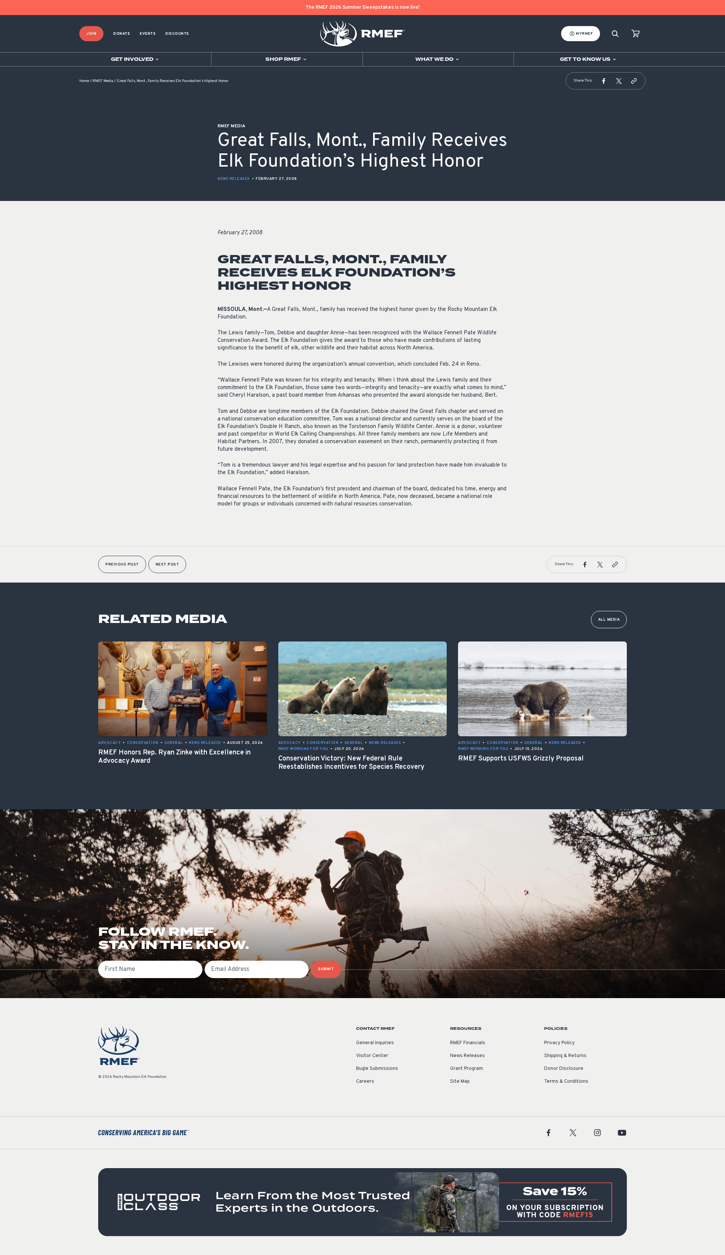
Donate (121, 33)
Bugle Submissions (377, 1069)
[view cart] (635, 34)
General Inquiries (375, 1043)
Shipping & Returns (565, 1056)
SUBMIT (326, 969)
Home (84, 81)
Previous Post (122, 564)
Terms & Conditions (566, 1082)
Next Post (167, 564)
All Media (609, 619)
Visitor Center (372, 1056)
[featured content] (362, 1202)
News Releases (234, 178)
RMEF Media (103, 81)
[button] (603, 80)
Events (148, 33)
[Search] (615, 34)
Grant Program (466, 1069)
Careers (365, 1082)
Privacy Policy (559, 1043)
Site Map (460, 1082)
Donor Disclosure (563, 1069)
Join (91, 33)
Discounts (177, 33)
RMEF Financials (467, 1043)
